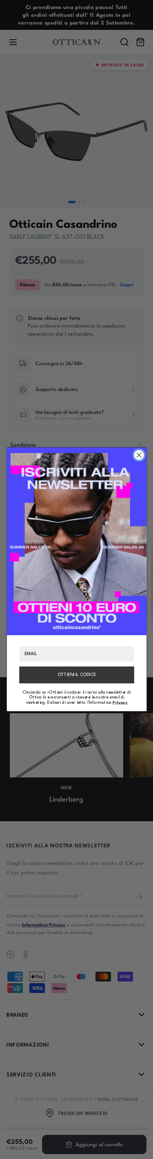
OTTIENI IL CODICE (76, 675)
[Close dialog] (138, 455)
